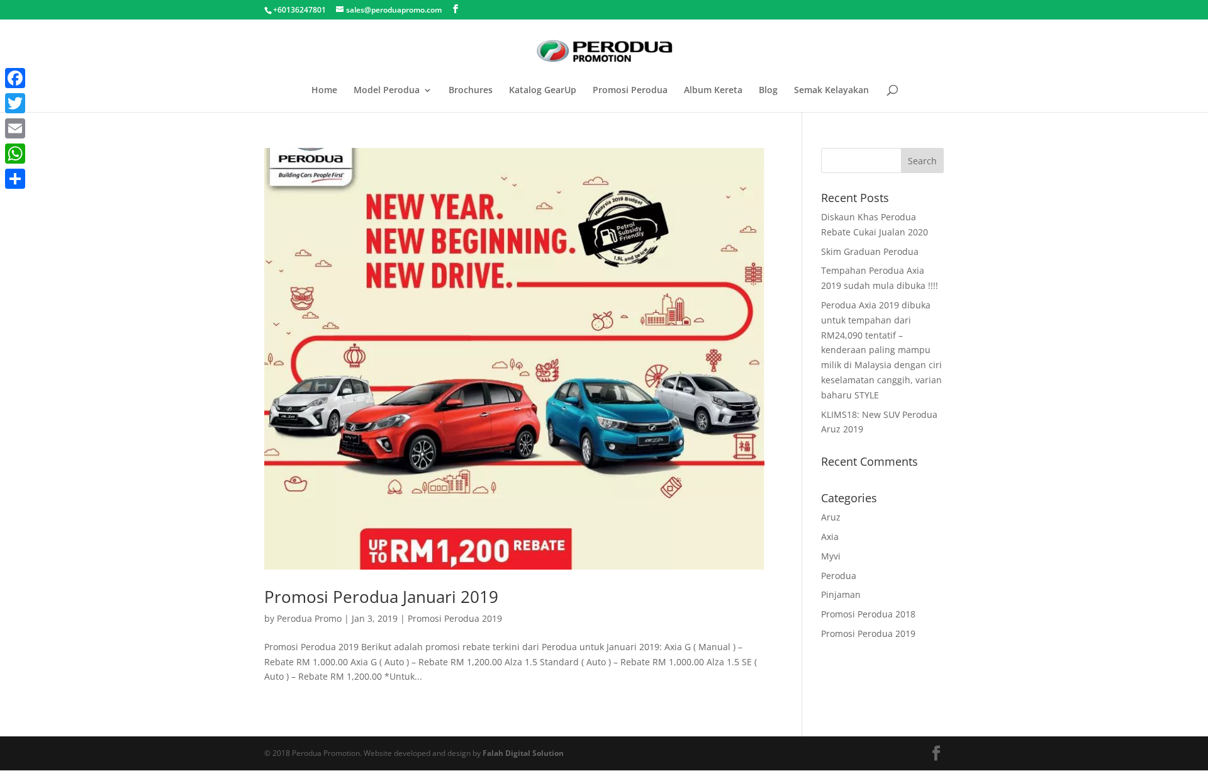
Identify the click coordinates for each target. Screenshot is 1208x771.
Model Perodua (387, 91)
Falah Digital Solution (523, 753)
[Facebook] (15, 78)
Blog (768, 91)
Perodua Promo (309, 618)
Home (324, 91)
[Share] (15, 178)
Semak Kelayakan (831, 91)
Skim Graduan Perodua (870, 251)
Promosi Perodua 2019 (455, 618)
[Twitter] (15, 103)
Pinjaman (841, 594)
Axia (830, 537)
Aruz (831, 517)
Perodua (838, 576)
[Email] (15, 128)
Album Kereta (713, 91)
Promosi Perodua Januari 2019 (381, 596)
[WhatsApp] (15, 153)
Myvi (831, 556)
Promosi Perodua (630, 91)
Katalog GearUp (542, 91)
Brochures (471, 91)
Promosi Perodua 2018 (868, 614)
